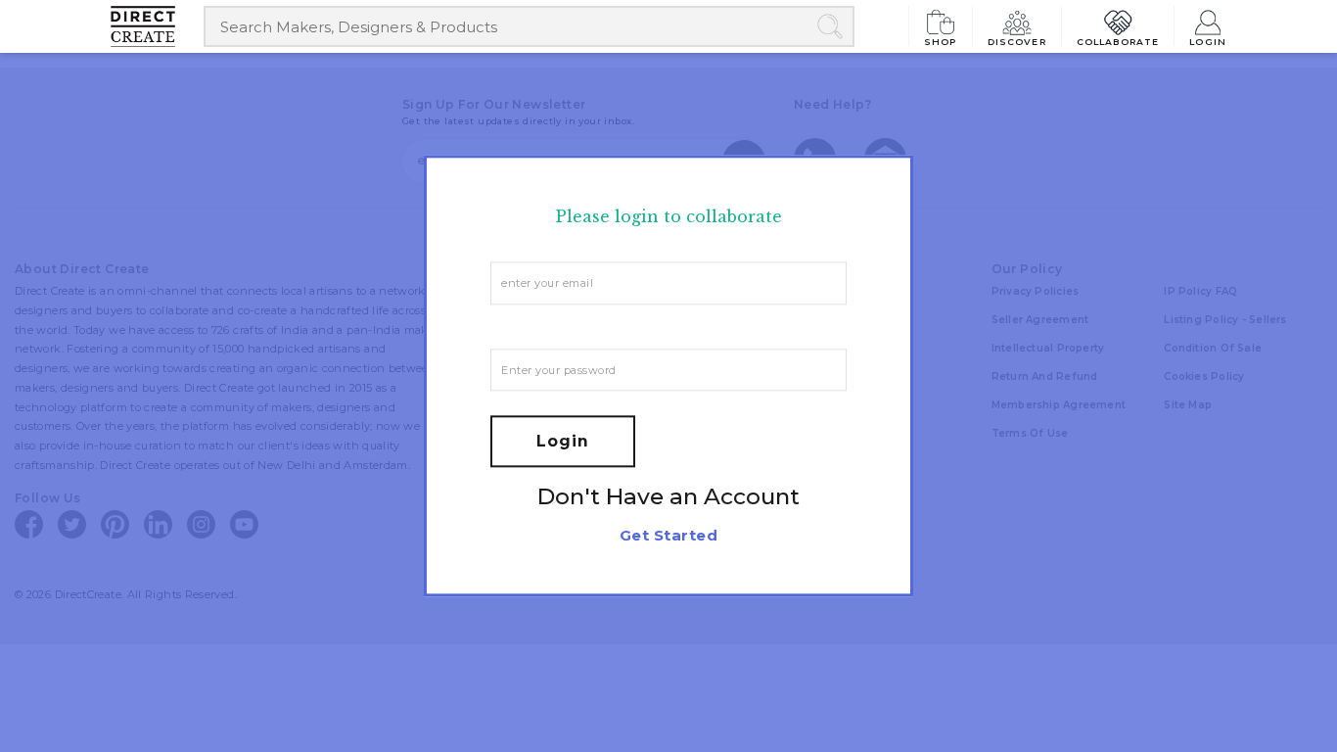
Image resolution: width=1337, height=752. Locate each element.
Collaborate (1118, 41)
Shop (940, 41)
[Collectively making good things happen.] (157, 26)
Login (1207, 41)
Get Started (668, 536)
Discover (1017, 41)
